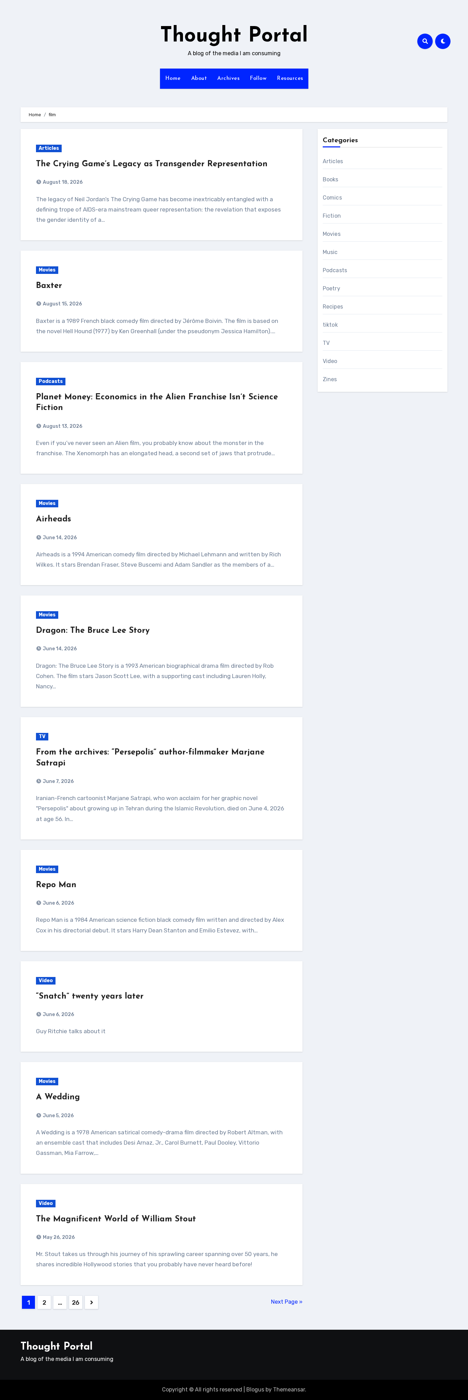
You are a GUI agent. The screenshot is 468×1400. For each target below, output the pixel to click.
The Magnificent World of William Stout (116, 1219)
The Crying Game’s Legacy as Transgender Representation (152, 164)
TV (42, 736)
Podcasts (51, 381)
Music (330, 252)
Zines (330, 379)
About (199, 78)
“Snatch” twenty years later (90, 996)
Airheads (53, 519)
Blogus (255, 1389)
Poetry (331, 288)
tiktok (330, 325)
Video (46, 980)
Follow (258, 78)
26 (75, 1302)
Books (330, 179)
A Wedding (58, 1097)
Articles (49, 148)
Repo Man (56, 885)
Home (173, 78)
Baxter (49, 286)
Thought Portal (234, 36)
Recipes (333, 306)
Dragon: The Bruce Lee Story (93, 631)
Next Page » (287, 1302)
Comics (332, 197)
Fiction (332, 216)
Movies (47, 270)
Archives (228, 78)
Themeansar (289, 1389)
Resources (290, 78)
